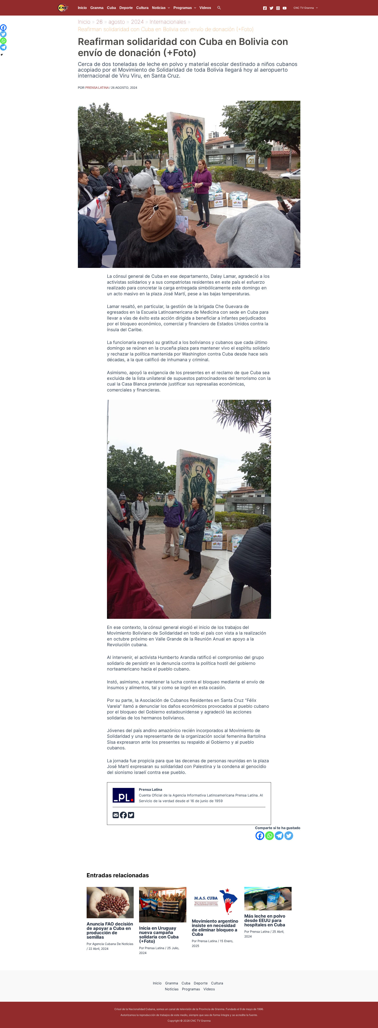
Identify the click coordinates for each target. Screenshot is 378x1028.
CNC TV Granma (304, 7)
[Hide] (2, 55)
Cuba (111, 8)
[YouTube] (285, 8)
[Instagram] (278, 8)
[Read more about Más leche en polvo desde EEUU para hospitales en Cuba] (268, 898)
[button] (219, 8)
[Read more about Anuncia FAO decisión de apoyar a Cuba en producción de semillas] (110, 902)
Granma (96, 8)
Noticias (159, 8)
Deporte (126, 8)
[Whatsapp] (269, 835)
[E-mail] (116, 816)
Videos (205, 8)
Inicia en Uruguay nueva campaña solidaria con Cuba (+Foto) (159, 934)
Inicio (82, 8)
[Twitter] (271, 8)
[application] (168, 8)
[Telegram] (279, 835)
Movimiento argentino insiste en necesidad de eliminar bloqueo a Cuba (215, 927)
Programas (182, 8)
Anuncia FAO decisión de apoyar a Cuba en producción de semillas (110, 930)
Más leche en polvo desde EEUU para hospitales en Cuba (264, 920)
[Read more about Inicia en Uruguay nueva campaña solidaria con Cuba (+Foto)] (162, 904)
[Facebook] (265, 8)
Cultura (142, 8)
